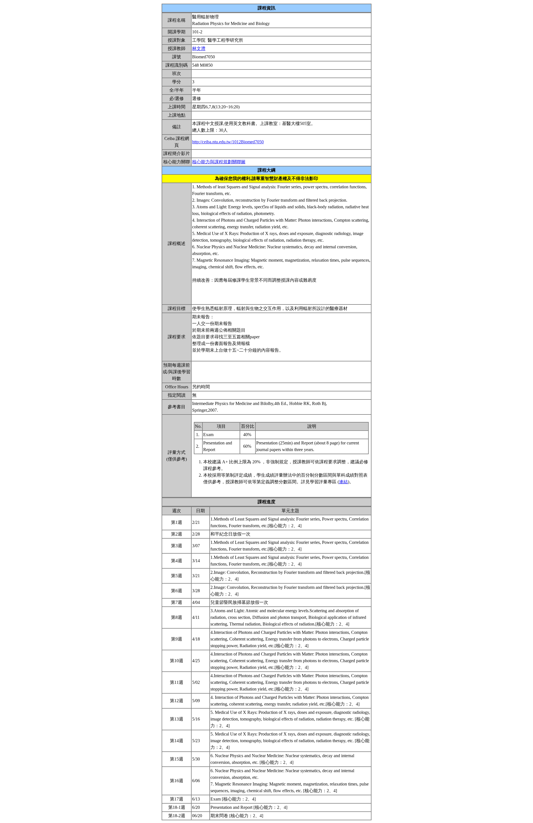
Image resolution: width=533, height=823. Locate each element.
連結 (343, 481)
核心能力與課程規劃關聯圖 (218, 161)
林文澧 (198, 48)
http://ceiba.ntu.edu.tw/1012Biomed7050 (228, 141)
